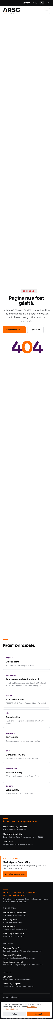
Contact (26, 3)
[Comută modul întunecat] (35, 3)
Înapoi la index (14, 329)
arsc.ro (5, 997)
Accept (38, 1014)
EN (48, 3)
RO (41, 3)
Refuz (14, 1014)
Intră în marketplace (15, 874)
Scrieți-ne (35, 329)
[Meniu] (47, 11)
